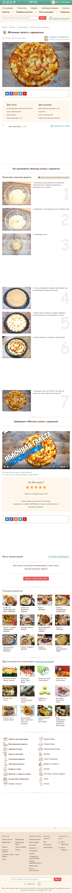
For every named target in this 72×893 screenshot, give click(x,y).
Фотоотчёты (22, 8)
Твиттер (20, 93)
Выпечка (17, 472)
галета (7, 475)
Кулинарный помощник (50, 8)
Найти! (42, 18)
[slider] (26, 467)
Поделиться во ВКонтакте (7, 93)
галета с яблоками (16, 475)
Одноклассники (16, 93)
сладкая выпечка (33, 475)
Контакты (66, 8)
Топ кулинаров (7, 8)
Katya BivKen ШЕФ (15, 126)
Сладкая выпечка (26, 472)
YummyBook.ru (33, 2)
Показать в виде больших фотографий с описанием (54, 177)
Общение (34, 8)
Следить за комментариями (59, 557)
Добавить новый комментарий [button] (36, 578)
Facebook (12, 93)
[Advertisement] (36, 146)
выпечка (24, 475)
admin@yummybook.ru (36, 507)
